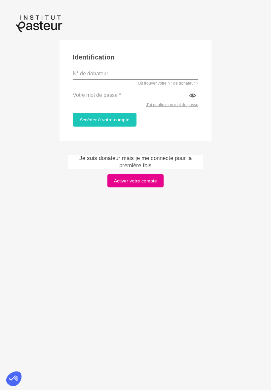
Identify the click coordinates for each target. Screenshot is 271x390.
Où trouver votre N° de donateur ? (168, 83)
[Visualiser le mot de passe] (193, 95)
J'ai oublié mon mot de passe (172, 104)
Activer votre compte (135, 180)
